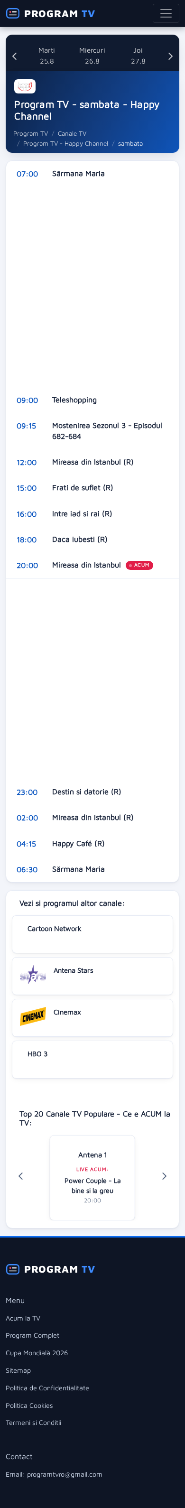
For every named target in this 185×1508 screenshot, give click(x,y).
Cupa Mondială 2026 (37, 1353)
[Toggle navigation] (166, 13)
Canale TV (72, 133)
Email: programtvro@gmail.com (54, 1474)
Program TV (30, 133)
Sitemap (18, 1370)
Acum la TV (23, 1318)
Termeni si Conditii (33, 1422)
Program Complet (32, 1335)
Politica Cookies (29, 1405)
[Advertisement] (92, 287)
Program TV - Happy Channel (65, 143)
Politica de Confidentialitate (47, 1388)
